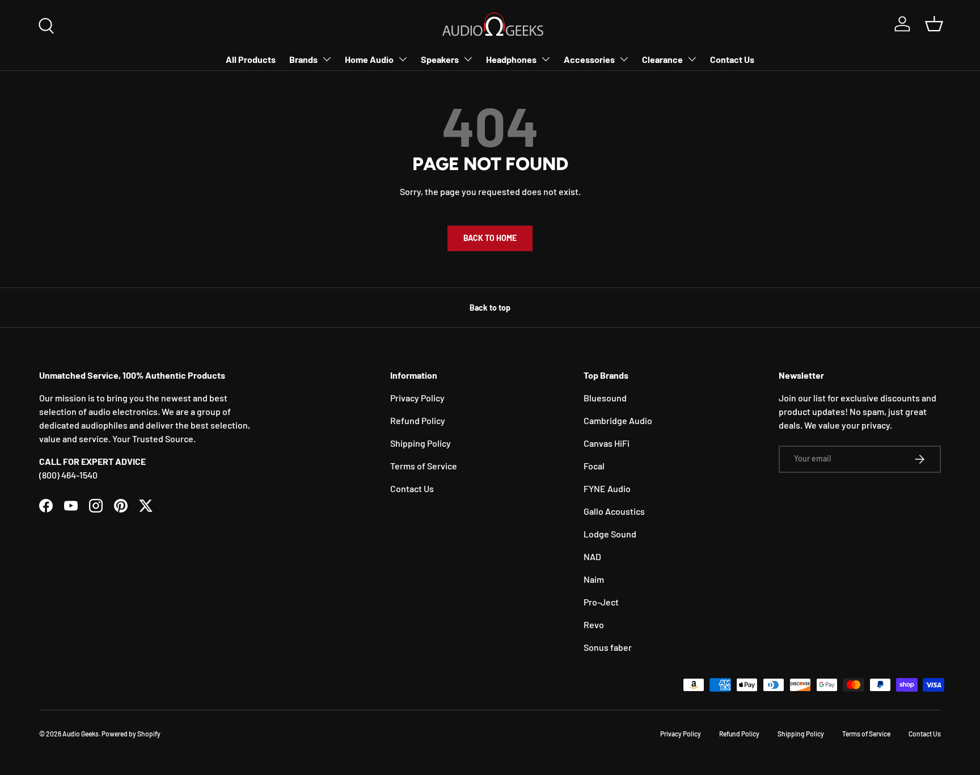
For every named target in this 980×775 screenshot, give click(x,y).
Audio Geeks (80, 734)
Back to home (490, 238)
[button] (934, 23)
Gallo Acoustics (614, 511)
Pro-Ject (601, 601)
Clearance (662, 59)
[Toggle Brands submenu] (326, 59)
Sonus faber (608, 647)
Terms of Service (423, 465)
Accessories (589, 59)
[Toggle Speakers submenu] (468, 59)
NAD (592, 556)
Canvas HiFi (607, 443)
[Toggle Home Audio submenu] (402, 59)
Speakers (440, 59)
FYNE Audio (607, 488)
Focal (594, 465)
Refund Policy (417, 420)
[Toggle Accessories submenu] (624, 59)
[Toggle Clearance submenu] (692, 59)
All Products (251, 59)
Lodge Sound (610, 533)
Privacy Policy (417, 397)
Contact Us (732, 59)
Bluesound (605, 397)
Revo (594, 624)
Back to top (490, 307)
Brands (303, 59)
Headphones (511, 59)
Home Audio (369, 59)
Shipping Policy (420, 443)
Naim (594, 579)
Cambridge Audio (618, 420)
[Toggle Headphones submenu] (545, 59)
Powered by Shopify (131, 734)
